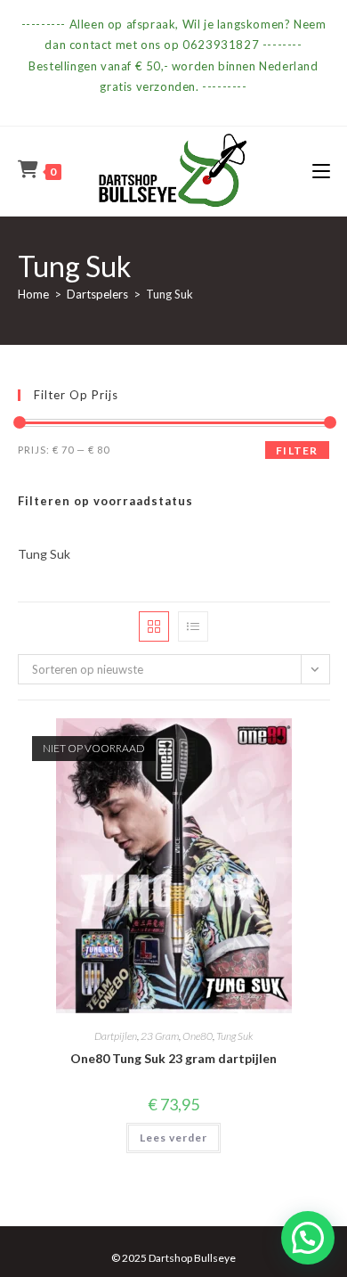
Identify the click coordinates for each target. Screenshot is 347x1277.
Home (33, 294)
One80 (197, 1036)
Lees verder (173, 1137)
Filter (297, 450)
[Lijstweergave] (193, 626)
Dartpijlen (115, 1036)
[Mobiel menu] (321, 170)
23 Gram (160, 1036)
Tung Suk (234, 1036)
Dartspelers (97, 294)
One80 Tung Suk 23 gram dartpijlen (173, 1058)
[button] (308, 1238)
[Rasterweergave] (154, 626)
